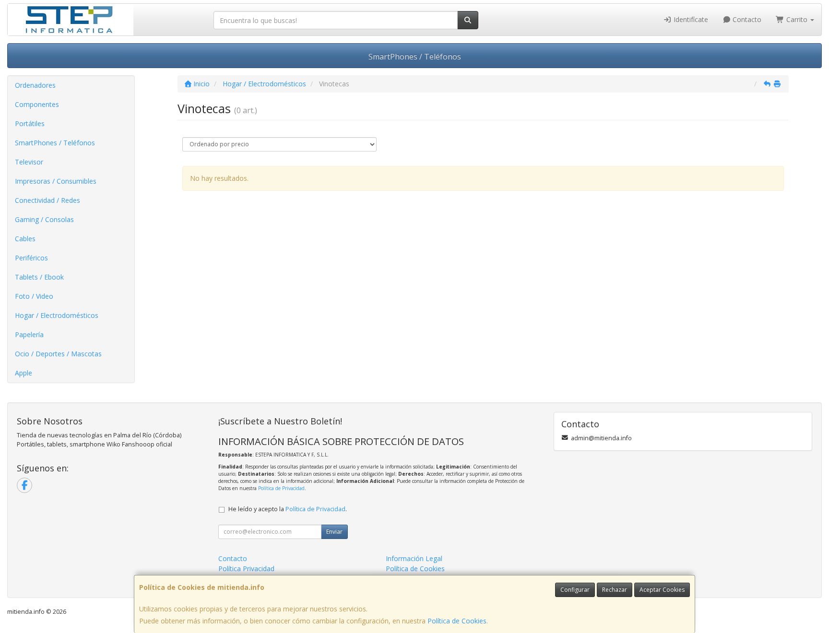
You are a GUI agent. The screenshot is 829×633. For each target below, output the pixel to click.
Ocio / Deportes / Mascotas (58, 353)
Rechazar (614, 590)
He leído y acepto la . (287, 509)
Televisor (29, 161)
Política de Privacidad (281, 488)
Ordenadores (35, 85)
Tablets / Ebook (39, 276)
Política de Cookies (456, 620)
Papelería (29, 334)
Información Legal (414, 558)
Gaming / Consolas (44, 219)
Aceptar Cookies (662, 590)
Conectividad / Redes (47, 200)
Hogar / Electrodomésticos (56, 315)
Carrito (796, 19)
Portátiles (30, 123)
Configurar (575, 590)
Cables (25, 238)
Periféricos (31, 257)
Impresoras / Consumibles (55, 181)
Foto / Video (34, 296)
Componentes (37, 104)
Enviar (334, 532)
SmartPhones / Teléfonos (414, 56)
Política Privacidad (246, 568)
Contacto (746, 19)
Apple (23, 372)
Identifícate (690, 19)
